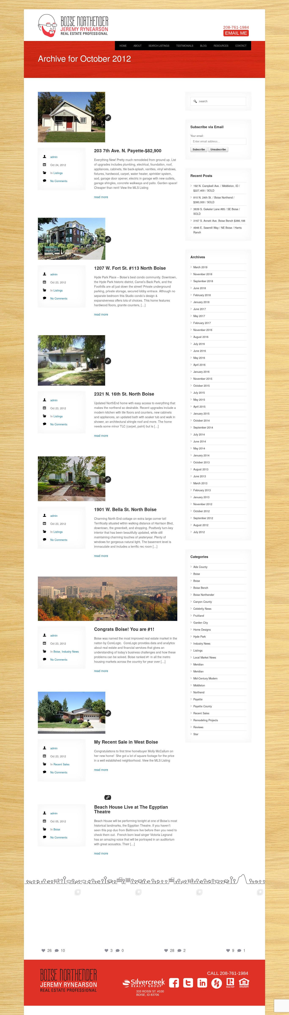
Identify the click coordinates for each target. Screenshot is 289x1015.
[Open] (53, 916)
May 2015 (199, 399)
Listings (197, 650)
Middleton (199, 685)
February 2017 (202, 323)
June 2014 (199, 441)
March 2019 (200, 267)
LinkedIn (202, 983)
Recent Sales (201, 713)
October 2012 (201, 511)
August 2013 (200, 469)
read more (101, 197)
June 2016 (199, 351)
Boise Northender (203, 595)
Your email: (197, 136)
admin (54, 157)
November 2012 (202, 504)
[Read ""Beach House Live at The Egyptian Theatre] (107, 797)
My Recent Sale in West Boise (126, 742)
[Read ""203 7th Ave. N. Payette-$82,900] (107, 117)
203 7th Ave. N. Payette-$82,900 (127, 150)
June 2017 (199, 309)
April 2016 (199, 365)
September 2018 (203, 281)
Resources (221, 45)
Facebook (174, 983)
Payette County (202, 706)
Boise (196, 574)
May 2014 (199, 448)
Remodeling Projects (205, 720)
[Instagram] (78, 940)
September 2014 (203, 427)
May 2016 (199, 358)
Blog (203, 45)
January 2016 (201, 372)
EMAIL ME (236, 33)
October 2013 (201, 462)
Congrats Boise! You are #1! (124, 629)
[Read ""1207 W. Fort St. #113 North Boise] (107, 239)
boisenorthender (53, 891)
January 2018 (201, 302)
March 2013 (200, 483)
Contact (240, 45)
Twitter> (188, 983)
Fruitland (198, 616)
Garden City (200, 623)
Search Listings (159, 45)
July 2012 (199, 532)
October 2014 (201, 420)
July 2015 (199, 393)
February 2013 (202, 490)
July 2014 (199, 434)
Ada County (200, 567)
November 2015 (202, 379)
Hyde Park (199, 636)
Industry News (201, 643)
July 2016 (199, 344)
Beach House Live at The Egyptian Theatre (131, 809)
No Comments (58, 181)
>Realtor (230, 983)
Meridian (198, 664)
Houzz (216, 983)
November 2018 (202, 274)
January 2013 (201, 497)
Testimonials (184, 45)
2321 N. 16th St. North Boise (124, 393)
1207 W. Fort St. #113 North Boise (130, 268)
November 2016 (202, 330)
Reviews (198, 727)
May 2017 (199, 316)
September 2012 (203, 518)
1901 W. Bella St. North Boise (125, 509)
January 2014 (201, 455)
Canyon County (202, 602)
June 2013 (199, 476)
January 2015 (201, 413)
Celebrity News (202, 609)
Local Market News (204, 657)
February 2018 (202, 295)
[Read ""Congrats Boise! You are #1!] (107, 599)
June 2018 (199, 288)
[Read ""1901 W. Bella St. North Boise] (107, 479)
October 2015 (201, 386)
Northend (198, 692)
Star (195, 734)
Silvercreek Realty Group (143, 982)
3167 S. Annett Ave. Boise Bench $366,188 (219, 221)
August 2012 (200, 525)
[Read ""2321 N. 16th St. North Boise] (107, 361)
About (137, 45)
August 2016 (200, 337)
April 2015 (199, 406)
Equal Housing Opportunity (244, 983)
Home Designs (202, 629)
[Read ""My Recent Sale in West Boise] (107, 713)
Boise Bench (200, 588)
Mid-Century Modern (205, 678)
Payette (197, 699)
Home (123, 45)
